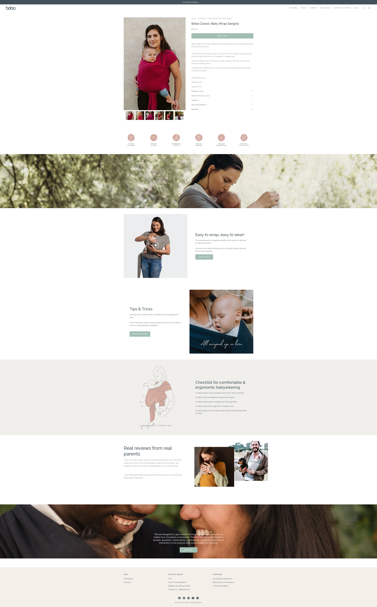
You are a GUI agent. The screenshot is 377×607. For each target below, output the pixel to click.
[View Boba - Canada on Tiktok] (197, 598)
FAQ (170, 579)
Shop (126, 574)
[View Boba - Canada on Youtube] (193, 598)
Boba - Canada (184, 602)
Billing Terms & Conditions (223, 582)
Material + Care (197, 91)
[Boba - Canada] (11, 8)
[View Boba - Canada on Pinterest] (184, 598)
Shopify (199, 602)
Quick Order (202, 18)
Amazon (127, 582)
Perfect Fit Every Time (200, 96)
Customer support (175, 574)
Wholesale (128, 579)
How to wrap (204, 257)
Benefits (194, 109)
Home (193, 18)
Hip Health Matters (199, 105)
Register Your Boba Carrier (179, 586)
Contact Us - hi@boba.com (179, 589)
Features (195, 100)
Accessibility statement (222, 579)
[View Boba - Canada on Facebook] (179, 598)
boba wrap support (140, 334)
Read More (188, 550)
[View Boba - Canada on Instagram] (188, 598)
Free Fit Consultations (177, 582)
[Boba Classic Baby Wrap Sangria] (130, 115)
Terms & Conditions (221, 586)
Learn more (217, 574)
